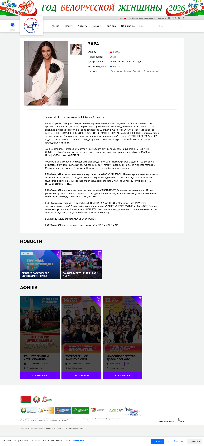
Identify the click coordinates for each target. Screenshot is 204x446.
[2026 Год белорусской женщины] (47, 399)
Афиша (55, 26)
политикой (78, 440)
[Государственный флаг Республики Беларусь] (25, 399)
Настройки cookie (176, 441)
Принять (158, 441)
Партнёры (111, 26)
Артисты (82, 26)
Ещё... (140, 26)
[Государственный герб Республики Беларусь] (36, 399)
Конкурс (96, 26)
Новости (68, 26)
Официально (128, 26)
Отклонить (195, 441)
